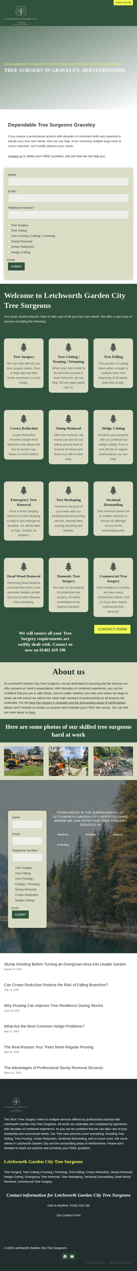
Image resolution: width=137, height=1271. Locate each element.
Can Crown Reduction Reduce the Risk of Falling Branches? (56, 985)
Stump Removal (21, 241)
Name (12, 174)
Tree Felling (19, 230)
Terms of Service (120, 1262)
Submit (16, 266)
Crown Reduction (22, 246)
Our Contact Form (68, 1215)
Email (13, 191)
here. (32, 712)
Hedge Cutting (20, 252)
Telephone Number (21, 207)
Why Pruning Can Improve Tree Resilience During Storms (53, 1005)
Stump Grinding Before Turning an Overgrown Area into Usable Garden (65, 964)
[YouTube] (72, 1256)
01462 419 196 (123, 2)
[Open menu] (130, 15)
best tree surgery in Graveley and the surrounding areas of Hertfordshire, (77, 702)
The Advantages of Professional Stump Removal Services (53, 1068)
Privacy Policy (96, 1262)
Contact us (15, 156)
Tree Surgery (19, 225)
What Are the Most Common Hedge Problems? (44, 1026)
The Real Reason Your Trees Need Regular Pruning (48, 1047)
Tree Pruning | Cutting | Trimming (33, 236)
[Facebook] (65, 1256)
